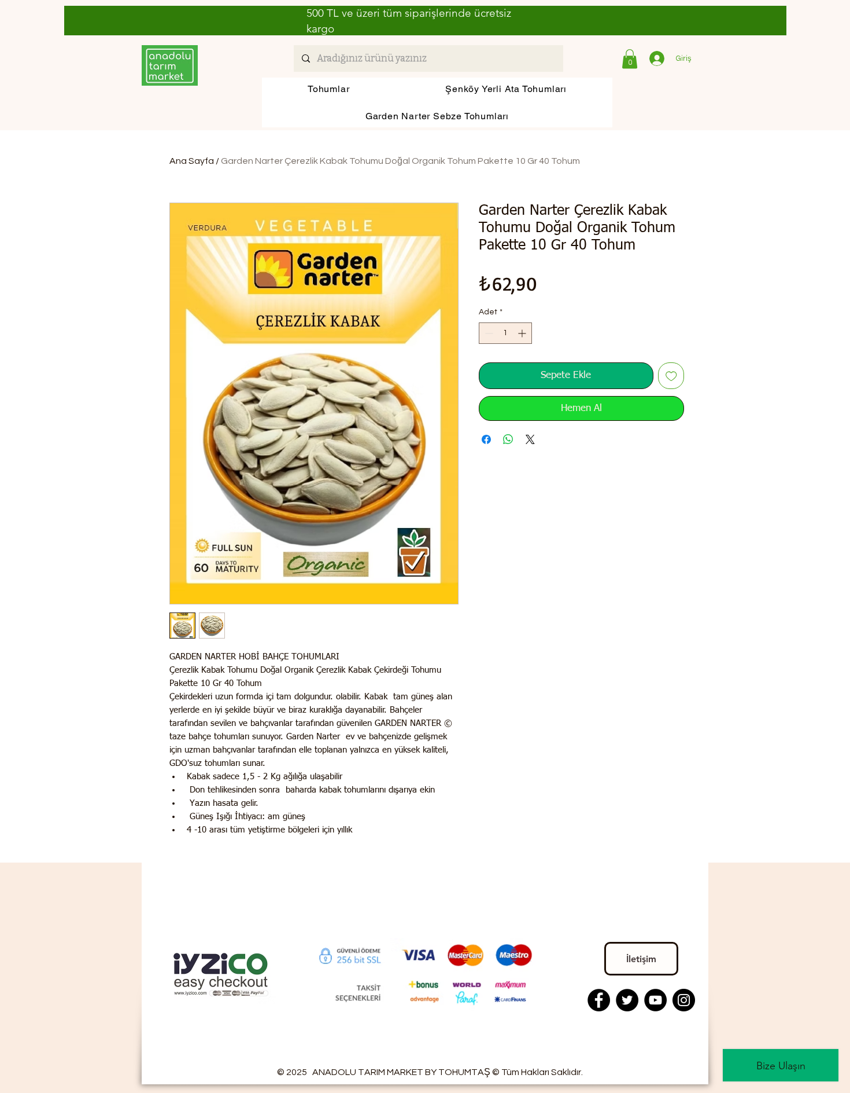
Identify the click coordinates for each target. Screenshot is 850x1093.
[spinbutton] (505, 333)
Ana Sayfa (191, 161)
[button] (630, 58)
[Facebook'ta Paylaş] (486, 439)
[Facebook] (598, 1000)
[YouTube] (655, 1000)
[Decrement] (488, 333)
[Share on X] (530, 439)
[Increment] (523, 333)
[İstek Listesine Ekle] (671, 375)
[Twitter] (627, 1000)
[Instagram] (683, 1000)
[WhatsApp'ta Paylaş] (508, 439)
